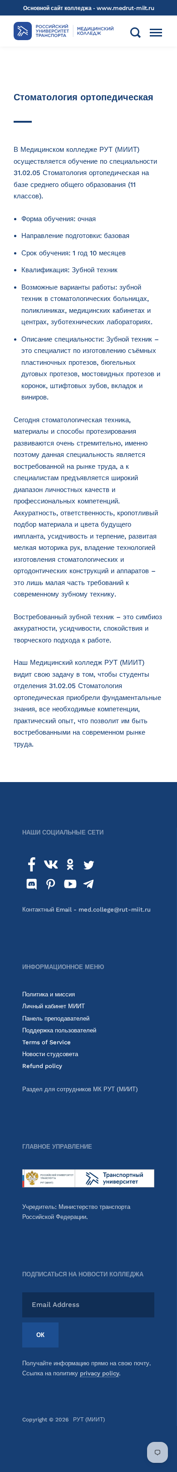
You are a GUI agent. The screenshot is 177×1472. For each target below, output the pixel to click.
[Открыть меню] (156, 32)
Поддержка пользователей (59, 1030)
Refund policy (42, 1066)
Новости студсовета (50, 1054)
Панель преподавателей (55, 1018)
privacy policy (99, 1373)
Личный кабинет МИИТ (53, 1006)
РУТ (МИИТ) (89, 1419)
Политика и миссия (48, 994)
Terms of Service (46, 1042)
